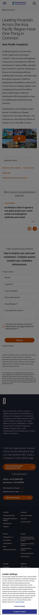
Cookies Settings (19, 606)
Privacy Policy (19, 602)
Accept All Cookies (19, 611)
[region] (19, 591)
